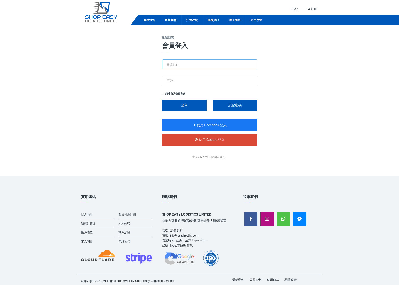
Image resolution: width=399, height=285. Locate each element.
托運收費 (192, 20)
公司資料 (256, 279)
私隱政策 (290, 279)
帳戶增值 (87, 232)
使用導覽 (256, 20)
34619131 (176, 230)
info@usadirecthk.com (184, 235)
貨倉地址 (87, 214)
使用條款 (273, 279)
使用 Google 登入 (211, 139)
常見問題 (87, 241)
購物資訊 (213, 20)
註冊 (313, 9)
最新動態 (170, 20)
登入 (295, 9)
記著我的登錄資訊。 (176, 93)
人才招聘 (124, 223)
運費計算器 (88, 223)
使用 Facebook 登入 (211, 125)
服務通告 (149, 20)
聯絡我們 (124, 241)
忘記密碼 (235, 105)
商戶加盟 (124, 232)
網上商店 (235, 20)
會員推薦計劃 (127, 214)
